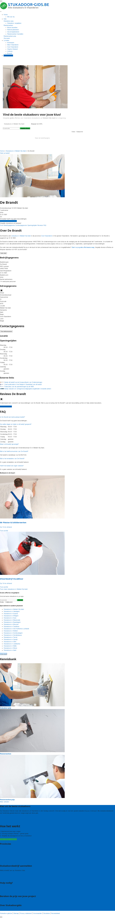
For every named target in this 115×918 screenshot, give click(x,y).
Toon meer (3, 654)
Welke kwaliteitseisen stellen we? (10, 819)
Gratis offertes (8, 55)
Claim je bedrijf (5, 153)
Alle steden (3, 861)
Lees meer (3, 253)
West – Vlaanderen (6, 850)
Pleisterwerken (8, 25)
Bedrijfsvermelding (6, 876)
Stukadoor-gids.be (6, 913)
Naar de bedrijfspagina (42, 138)
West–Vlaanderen (13, 45)
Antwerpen (10, 42)
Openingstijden (32, 225)
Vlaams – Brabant (6, 855)
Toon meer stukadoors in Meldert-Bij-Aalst (14, 589)
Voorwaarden (37, 913)
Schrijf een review (6, 406)
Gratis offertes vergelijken (8, 221)
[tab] (57, 417)
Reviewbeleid (55, 913)
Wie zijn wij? (4, 910)
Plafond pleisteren (13, 30)
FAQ (44, 225)
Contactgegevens (21, 225)
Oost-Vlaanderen (12, 47)
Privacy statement (26, 913)
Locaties (6, 40)
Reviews (40, 225)
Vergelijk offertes (25, 128)
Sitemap (16, 913)
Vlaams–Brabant (12, 49)
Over (2, 225)
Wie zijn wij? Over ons (7, 816)
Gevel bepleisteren (13, 32)
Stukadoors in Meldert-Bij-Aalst (16, 151)
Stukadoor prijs (8, 21)
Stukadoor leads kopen (7, 874)
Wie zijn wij (10, 17)
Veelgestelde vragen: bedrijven (10, 878)
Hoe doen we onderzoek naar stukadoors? (14, 821)
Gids (5, 19)
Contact (2, 892)
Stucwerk (7, 38)
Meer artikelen (4, 802)
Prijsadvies (3, 901)
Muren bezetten (12, 27)
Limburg (9, 51)
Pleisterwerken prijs (10, 36)
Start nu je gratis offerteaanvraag (83, 247)
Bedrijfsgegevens (9, 225)
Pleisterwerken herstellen (15, 34)
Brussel (9, 53)
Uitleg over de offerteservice (9, 889)
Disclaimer (46, 913)
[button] (12, 417)
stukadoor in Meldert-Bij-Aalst (21, 236)
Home (6, 14)
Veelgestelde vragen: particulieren (11, 887)
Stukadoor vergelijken (14, 23)
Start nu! (20, 600)
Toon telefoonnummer (6, 331)
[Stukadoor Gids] (24, 9)
